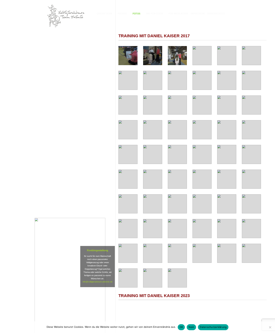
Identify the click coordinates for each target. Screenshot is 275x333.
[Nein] (270, 328)
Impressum (198, 13)
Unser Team (104, 13)
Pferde (122, 13)
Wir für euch (154, 13)
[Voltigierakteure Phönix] (65, 15)
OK (181, 327)
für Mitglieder (178, 13)
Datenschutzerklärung (213, 327)
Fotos (136, 13)
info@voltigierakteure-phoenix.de (97, 282)
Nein (191, 327)
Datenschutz (216, 13)
